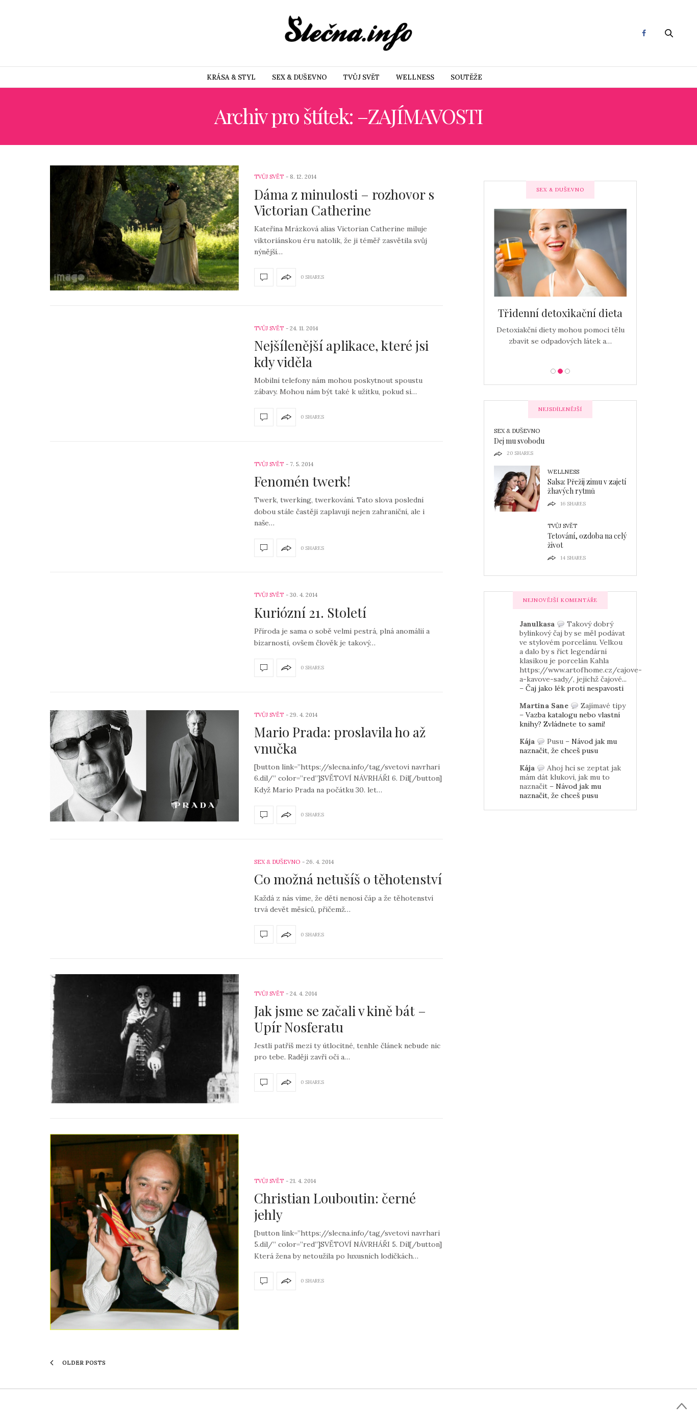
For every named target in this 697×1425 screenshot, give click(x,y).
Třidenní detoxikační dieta (560, 313)
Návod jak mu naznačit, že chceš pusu (568, 746)
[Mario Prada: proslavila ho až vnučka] (144, 766)
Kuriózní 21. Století (310, 612)
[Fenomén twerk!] (263, 548)
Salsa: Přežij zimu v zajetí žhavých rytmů (586, 486)
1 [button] (553, 371)
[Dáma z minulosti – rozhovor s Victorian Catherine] (144, 228)
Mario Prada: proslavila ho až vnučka (340, 740)
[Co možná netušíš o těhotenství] (263, 934)
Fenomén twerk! (302, 481)
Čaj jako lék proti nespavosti (575, 688)
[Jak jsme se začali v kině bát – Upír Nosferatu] (144, 1038)
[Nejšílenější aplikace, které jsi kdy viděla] (263, 417)
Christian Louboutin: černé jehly (335, 1206)
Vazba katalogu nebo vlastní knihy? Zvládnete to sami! (569, 719)
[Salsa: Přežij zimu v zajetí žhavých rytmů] (520, 489)
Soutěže (466, 77)
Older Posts (83, 1362)
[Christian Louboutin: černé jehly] (144, 1232)
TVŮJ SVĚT (361, 77)
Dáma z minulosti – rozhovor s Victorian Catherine (344, 202)
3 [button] (567, 371)
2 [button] (560, 371)
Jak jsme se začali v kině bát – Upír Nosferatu (340, 1018)
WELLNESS (415, 77)
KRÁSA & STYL (231, 77)
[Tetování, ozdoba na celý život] (520, 543)
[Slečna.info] (348, 33)
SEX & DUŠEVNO (299, 77)
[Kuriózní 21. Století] (263, 668)
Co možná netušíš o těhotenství (348, 879)
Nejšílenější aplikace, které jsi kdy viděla (341, 353)
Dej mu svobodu (519, 441)
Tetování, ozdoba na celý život (587, 540)
